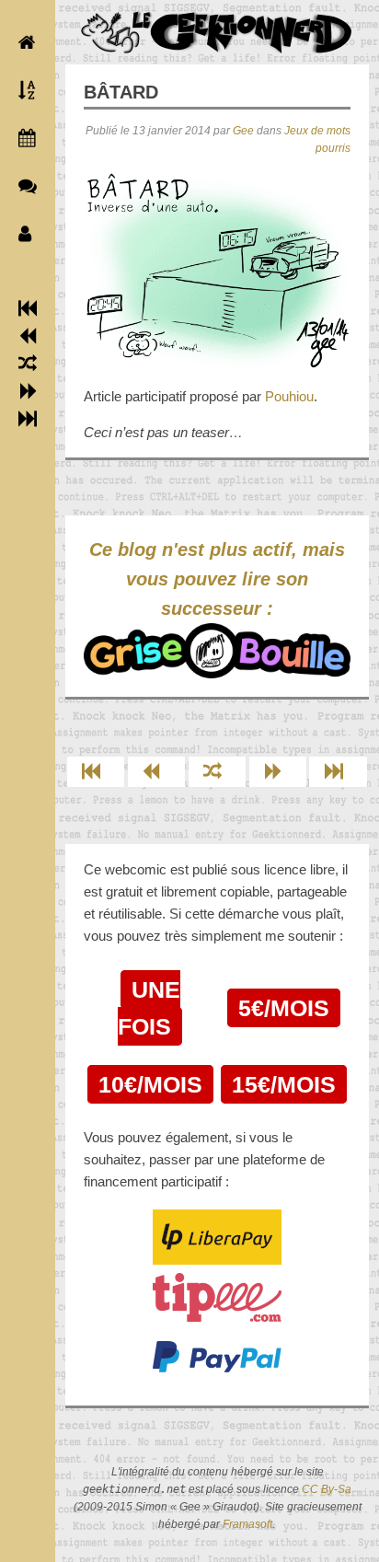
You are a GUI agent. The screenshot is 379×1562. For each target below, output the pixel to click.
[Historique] (23, 138)
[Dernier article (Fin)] (27, 419)
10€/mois (150, 1084)
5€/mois (283, 1008)
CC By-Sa (326, 1489)
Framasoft (247, 1524)
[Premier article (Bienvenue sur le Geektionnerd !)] (27, 308)
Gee (243, 130)
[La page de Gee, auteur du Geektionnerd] (23, 234)
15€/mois (284, 1084)
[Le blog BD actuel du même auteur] (23, 186)
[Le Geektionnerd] (217, 32)
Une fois (149, 1008)
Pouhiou (289, 396)
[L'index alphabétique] (23, 90)
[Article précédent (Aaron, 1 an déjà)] (28, 336)
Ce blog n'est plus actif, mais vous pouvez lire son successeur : (217, 579)
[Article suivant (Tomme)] (28, 391)
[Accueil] (23, 42)
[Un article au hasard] (27, 363)
